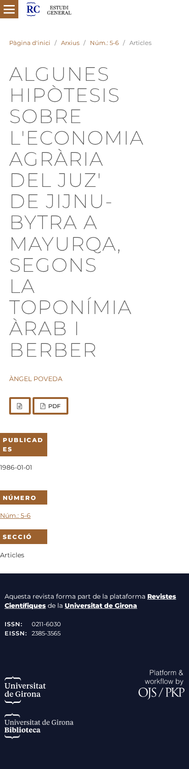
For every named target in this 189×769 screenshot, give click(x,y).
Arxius (70, 42)
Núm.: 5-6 (104, 42)
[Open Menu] (9, 9)
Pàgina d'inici (29, 42)
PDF (54, 406)
